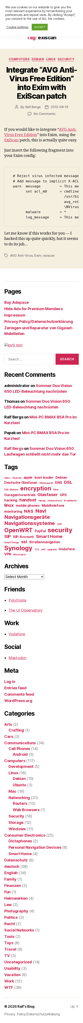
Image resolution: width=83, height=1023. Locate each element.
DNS (58, 482)
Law (8, 904)
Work (9, 981)
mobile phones (28, 505)
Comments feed (19, 694)
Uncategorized (18, 962)
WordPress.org (18, 700)
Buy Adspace (16, 302)
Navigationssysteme (29, 523)
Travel (10, 949)
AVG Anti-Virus (21, 255)
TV (7, 955)
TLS (36, 549)
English (11, 873)
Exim (38, 255)
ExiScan (11, 140)
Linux (51, 59)
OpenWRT (18, 530)
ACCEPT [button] (39, 27)
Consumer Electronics (24, 835)
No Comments (44, 114)
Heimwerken (54, 500)
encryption (35, 488)
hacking (10, 500)
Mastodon (17, 658)
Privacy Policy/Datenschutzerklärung (38, 321)
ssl (24, 541)
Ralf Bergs (33, 107)
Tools (9, 936)
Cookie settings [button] (17, 27)
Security (66, 59)
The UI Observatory (26, 610)
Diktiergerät (46, 483)
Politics (11, 917)
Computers (19, 59)
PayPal (40, 531)
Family (10, 879)
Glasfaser (47, 494)
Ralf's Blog (25, 1006)
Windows (17, 829)
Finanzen (12, 885)
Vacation (12, 974)
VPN (7, 554)
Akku (7, 478)
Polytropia (17, 600)
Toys (8, 943)
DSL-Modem (11, 489)
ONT (59, 524)
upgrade (52, 549)
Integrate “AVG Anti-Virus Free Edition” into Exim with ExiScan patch (41, 83)
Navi (40, 511)
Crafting (16, 730)
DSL (68, 482)
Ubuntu (19, 785)
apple (28, 477)
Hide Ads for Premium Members (33, 309)
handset (27, 499)
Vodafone (67, 549)
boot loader (43, 477)
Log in (9, 681)
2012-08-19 (59, 107)
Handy (42, 500)
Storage (16, 822)
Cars (8, 736)
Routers (20, 803)
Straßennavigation (44, 542)
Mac (12, 791)
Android (16, 478)
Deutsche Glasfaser (20, 482)
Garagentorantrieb (19, 495)
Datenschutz (16, 860)
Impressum (14, 315)
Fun (7, 892)
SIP (7, 536)
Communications (20, 743)
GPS (63, 495)
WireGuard (19, 554)
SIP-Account (23, 537)
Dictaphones (20, 841)
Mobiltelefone (53, 505)
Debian (38, 59)
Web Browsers (26, 810)
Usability (12, 968)
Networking (19, 797)
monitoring (13, 511)
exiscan (48, 255)
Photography (16, 911)
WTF (8, 987)
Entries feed (15, 688)
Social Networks (19, 930)
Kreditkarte (70, 500)
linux (9, 505)
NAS (28, 511)
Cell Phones (19, 748)
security (60, 530)
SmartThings (11, 542)
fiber (56, 489)
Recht (9, 924)
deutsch (11, 866)
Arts (8, 724)
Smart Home (49, 536)
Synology (18, 548)
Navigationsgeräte (27, 517)
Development (21, 766)
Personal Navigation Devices (35, 847)
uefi (43, 549)
